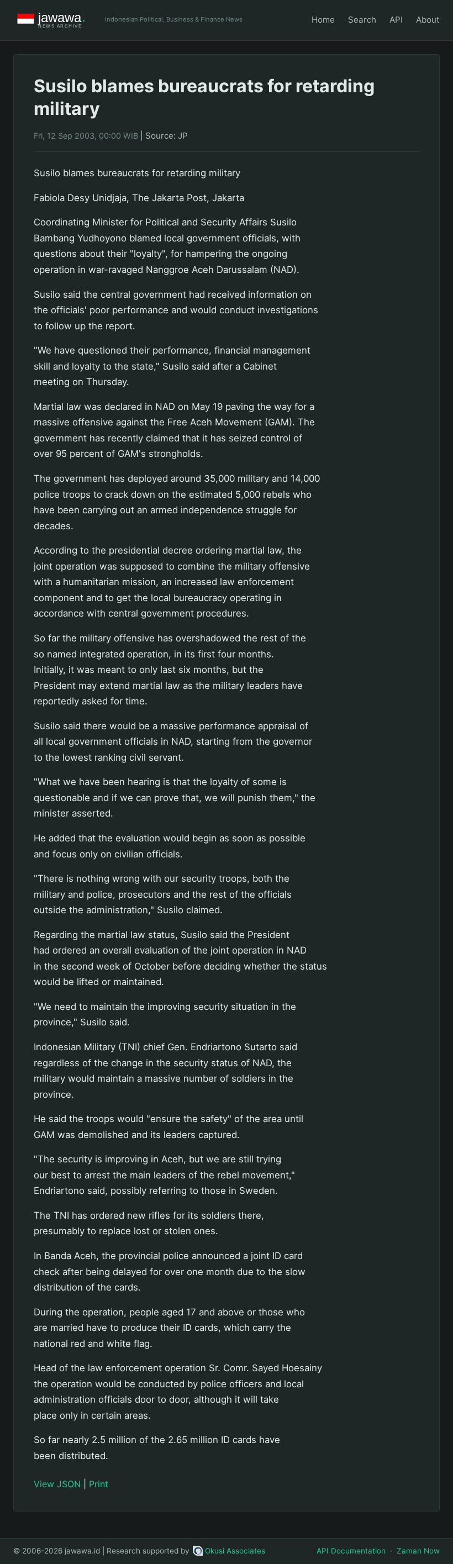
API (396, 19)
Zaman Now (418, 1550)
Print (98, 1483)
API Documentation (351, 1550)
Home (323, 19)
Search (362, 19)
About (428, 19)
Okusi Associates (235, 1550)
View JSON (57, 1483)
